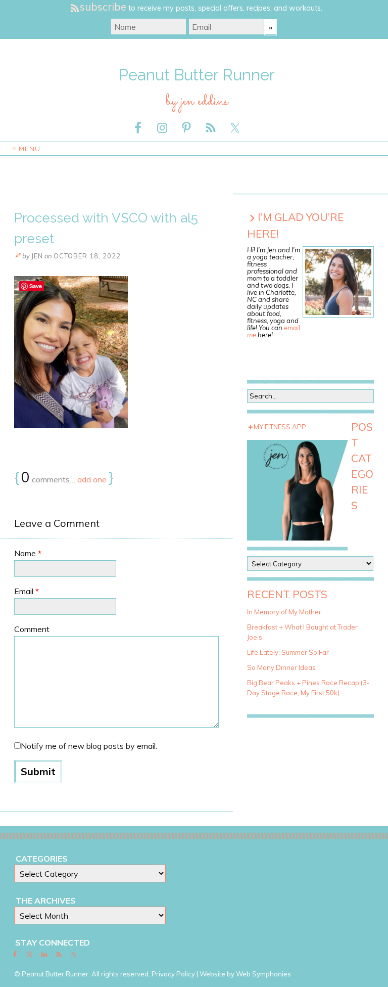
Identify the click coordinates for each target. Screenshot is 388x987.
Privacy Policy (173, 974)
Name (27, 553)
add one (92, 479)
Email (26, 591)
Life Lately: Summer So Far (288, 652)
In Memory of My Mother (284, 612)
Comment (32, 629)
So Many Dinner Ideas (281, 667)
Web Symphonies (263, 974)
